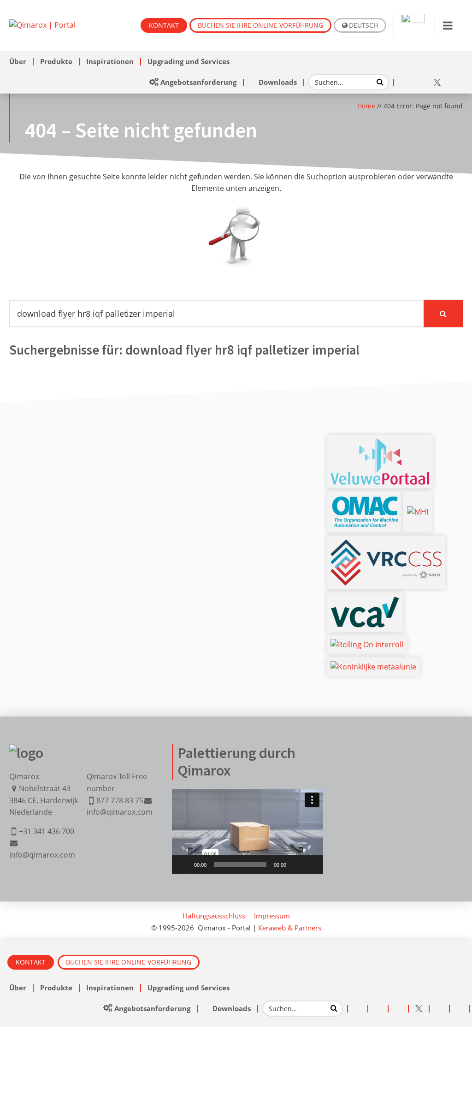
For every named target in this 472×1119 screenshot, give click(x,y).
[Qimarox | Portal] (42, 25)
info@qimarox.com (42, 855)
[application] (247, 831)
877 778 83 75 (119, 800)
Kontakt (164, 25)
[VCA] (365, 602)
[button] (247, 831)
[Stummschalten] (296, 864)
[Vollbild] (311, 864)
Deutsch (363, 25)
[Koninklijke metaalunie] (373, 667)
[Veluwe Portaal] (379, 444)
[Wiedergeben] (184, 864)
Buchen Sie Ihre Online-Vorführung (260, 25)
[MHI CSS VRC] (386, 545)
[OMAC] (365, 501)
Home (366, 105)
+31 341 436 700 (46, 831)
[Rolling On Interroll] (366, 644)
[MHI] (417, 512)
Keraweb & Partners (289, 927)
